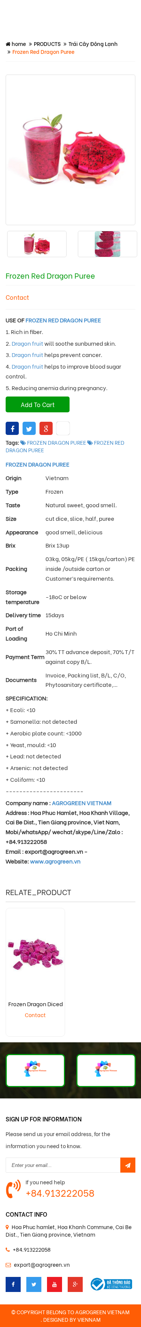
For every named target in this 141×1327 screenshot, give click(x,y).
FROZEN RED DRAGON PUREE (63, 320)
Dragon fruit (27, 343)
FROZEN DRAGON (29, 464)
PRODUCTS (47, 43)
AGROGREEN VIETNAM (81, 802)
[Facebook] (13, 1284)
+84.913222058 (60, 1192)
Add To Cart (38, 404)
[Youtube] (54, 1284)
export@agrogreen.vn (42, 1264)
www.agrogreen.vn (56, 861)
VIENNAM (89, 1319)
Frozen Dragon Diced (35, 1003)
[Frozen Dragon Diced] (35, 954)
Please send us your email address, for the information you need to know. (58, 1140)
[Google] (75, 1284)
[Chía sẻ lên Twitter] (29, 428)
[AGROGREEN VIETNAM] (35, 1070)
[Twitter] (33, 1284)
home (18, 43)
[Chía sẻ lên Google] (46, 428)
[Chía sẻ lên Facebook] (12, 428)
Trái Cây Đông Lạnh (93, 43)
